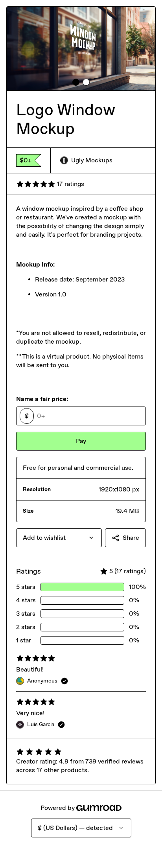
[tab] (75, 82)
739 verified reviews (114, 761)
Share (131, 537)
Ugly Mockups (91, 160)
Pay (81, 441)
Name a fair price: (42, 399)
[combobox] (59, 537)
